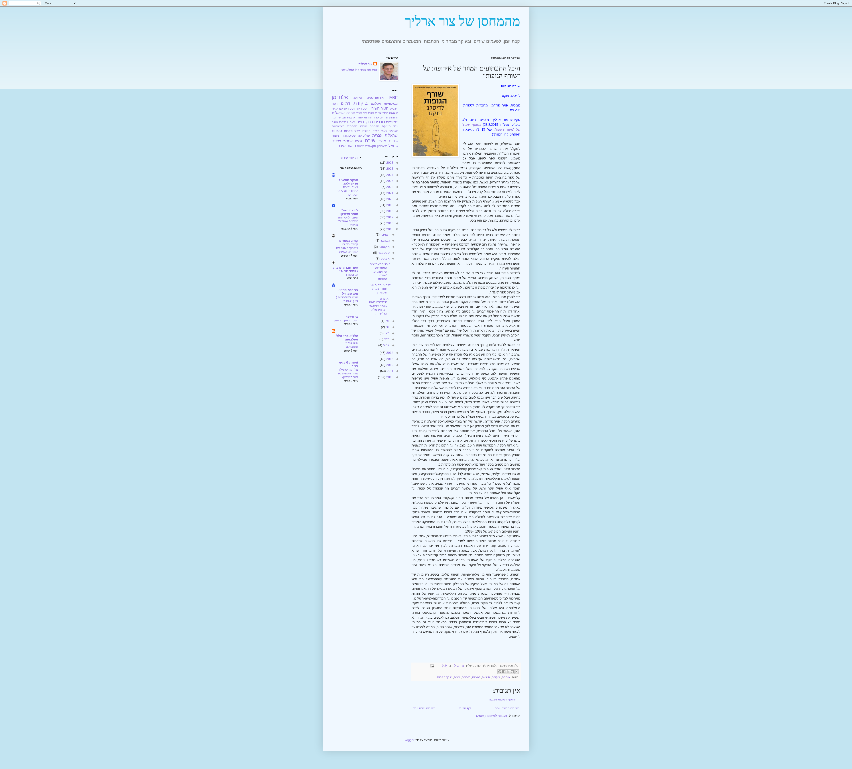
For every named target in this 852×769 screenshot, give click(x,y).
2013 (389, 359)
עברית (377, 135)
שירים (336, 141)
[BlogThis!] (512, 671)
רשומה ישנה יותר (424, 708)
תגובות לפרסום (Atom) (491, 716)
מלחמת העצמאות (344, 126)
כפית (360, 122)
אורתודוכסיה (375, 97)
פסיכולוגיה (349, 135)
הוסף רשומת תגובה (502, 699)
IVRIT (393, 97)
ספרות (348, 131)
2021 (389, 193)
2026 (389, 162)
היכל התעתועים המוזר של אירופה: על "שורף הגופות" (380, 271)
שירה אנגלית (352, 141)
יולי (387, 321)
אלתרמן (340, 97)
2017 (389, 217)
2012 (389, 365)
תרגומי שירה (349, 157)
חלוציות (393, 117)
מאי (387, 333)
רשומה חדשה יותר (507, 708)
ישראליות (392, 122)
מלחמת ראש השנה (385, 131)
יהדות (368, 117)
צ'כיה (457, 677)
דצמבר (385, 234)
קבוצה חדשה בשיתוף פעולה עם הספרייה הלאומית (347, 248)
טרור (376, 117)
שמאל (393, 146)
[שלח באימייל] (516, 671)
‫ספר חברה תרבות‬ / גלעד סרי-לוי (345, 269)
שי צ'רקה (351, 317)
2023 (389, 181)
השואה (486, 677)
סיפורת (466, 677)
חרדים (384, 117)
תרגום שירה (347, 146)
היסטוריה (363, 108)
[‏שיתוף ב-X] (508, 671)
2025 (389, 168)
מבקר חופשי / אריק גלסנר (348, 181)
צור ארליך (366, 64)
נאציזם (476, 677)
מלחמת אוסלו (369, 126)
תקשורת (370, 146)
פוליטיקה (364, 135)
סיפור (357, 131)
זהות (371, 113)
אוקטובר (384, 246)
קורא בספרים (348, 240)
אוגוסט (385, 258)
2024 (389, 175)
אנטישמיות (391, 103)
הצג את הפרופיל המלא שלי (359, 70)
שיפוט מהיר (388, 141)
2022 (389, 187)
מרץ (386, 339)
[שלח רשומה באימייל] (433, 665)
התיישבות (381, 113)
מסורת (366, 131)
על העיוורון (351, 274)
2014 (389, 352)
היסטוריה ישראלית (344, 108)
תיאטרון (382, 146)
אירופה (506, 677)
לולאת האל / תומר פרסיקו (349, 212)
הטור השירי (380, 108)
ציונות (335, 135)
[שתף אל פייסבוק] (504, 671)
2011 (389, 371)
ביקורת (496, 677)
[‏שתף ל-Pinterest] (499, 671)
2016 (389, 223)
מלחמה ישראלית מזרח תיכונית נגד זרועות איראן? (347, 373)
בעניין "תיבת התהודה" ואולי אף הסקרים (347, 191)
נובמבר (384, 240)
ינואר (386, 345)
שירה (370, 140)
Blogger (409, 740)
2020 (389, 199)
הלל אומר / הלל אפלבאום (347, 337)
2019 (389, 205)
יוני (387, 327)
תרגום (360, 146)
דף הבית (465, 708)
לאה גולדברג (347, 122)
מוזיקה (386, 126)
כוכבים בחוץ (375, 122)
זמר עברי (361, 113)
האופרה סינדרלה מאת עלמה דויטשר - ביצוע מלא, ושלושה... (379, 306)
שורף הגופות (444, 677)
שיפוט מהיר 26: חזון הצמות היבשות (380, 288)
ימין (334, 117)
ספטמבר (383, 252)
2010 (389, 377)
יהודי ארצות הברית (350, 117)
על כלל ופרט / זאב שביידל (348, 291)
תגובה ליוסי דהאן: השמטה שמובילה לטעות (347, 221)
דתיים (345, 103)
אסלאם (376, 103)
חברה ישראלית (343, 113)
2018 (389, 211)
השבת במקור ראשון (346, 320)
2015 (389, 229)
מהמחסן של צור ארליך (462, 21)
